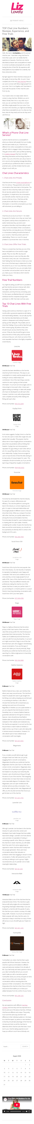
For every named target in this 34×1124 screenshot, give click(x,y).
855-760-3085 (19, 660)
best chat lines (22, 81)
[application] (17, 1105)
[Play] (4, 1111)
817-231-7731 (19, 798)
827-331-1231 (19, 928)
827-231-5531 (19, 741)
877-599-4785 (19, 598)
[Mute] (26, 1111)
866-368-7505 (19, 537)
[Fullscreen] (29, 1111)
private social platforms (23, 182)
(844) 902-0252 (19, 467)
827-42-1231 (19, 869)
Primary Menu (18, 21)
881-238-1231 (19, 996)
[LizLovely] (17, 13)
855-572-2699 (19, 404)
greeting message (10, 154)
